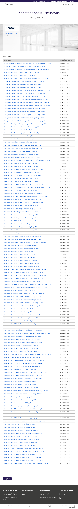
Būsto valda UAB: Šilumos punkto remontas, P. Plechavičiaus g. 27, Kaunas (25, 275)
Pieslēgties (71, 1)
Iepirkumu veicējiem (45, 493)
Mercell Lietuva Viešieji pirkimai (48, 497)
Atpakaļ (7, 479)
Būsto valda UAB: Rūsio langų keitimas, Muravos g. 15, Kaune (21, 212)
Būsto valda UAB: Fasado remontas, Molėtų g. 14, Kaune (20, 403)
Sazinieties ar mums (44, 1)
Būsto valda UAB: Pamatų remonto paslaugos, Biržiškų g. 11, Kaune (23, 239)
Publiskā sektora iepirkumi (47, 496)
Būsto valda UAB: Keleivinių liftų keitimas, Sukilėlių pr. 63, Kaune (22, 221)
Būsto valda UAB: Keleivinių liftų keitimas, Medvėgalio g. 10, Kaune (22, 199)
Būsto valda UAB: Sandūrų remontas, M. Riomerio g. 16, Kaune (22, 233)
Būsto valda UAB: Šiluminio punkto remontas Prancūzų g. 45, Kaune (23, 460)
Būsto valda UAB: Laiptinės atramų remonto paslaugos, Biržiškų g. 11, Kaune (25, 287)
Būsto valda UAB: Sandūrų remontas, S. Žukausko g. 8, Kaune (21, 218)
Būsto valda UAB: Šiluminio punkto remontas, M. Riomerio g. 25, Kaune (24, 306)
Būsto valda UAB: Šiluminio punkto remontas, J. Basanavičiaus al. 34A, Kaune (25, 372)
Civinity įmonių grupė (11, 33)
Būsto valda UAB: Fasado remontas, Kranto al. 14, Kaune (20, 327)
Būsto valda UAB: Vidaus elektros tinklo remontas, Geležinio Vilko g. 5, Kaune (26, 463)
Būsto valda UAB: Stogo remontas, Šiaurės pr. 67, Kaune (20, 381)
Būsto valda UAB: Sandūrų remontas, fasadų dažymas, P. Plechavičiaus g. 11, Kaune (27, 333)
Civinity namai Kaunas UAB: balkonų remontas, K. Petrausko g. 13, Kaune (24, 96)
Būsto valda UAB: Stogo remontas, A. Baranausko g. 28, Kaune (21, 248)
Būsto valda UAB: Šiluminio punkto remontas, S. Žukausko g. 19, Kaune (24, 303)
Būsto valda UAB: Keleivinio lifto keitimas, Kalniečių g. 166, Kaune (22, 145)
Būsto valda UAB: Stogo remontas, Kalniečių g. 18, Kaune (20, 427)
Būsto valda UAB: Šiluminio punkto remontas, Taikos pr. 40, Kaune (23, 433)
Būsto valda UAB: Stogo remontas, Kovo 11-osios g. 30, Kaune (21, 400)
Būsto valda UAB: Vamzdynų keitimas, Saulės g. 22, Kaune (20, 139)
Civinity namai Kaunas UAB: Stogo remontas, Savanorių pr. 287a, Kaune (24, 112)
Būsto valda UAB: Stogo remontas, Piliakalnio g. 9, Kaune (20, 136)
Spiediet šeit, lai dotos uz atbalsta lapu (65, 493)
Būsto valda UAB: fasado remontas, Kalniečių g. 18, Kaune (20, 190)
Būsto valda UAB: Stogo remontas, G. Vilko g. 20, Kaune (19, 424)
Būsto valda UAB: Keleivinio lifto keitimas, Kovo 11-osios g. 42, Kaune (23, 203)
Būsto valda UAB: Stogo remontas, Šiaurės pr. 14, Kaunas (20, 312)
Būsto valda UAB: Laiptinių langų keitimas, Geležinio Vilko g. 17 (21, 345)
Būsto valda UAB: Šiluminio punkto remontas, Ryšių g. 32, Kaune (22, 339)
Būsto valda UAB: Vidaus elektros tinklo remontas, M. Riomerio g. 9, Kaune (25, 409)
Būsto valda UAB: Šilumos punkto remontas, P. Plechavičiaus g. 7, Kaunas (25, 242)
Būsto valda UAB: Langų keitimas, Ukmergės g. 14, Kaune (20, 397)
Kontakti (24, 494)
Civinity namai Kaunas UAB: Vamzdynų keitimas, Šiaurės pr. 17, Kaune (24, 81)
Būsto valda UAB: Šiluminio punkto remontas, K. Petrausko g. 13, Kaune (24, 169)
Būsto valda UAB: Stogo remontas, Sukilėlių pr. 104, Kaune (20, 442)
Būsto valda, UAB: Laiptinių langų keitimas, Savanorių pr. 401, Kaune (23, 448)
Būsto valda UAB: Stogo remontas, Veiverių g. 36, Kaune (20, 309)
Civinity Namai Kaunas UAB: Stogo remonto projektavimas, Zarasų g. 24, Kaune (26, 69)
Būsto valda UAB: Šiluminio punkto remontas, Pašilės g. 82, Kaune (22, 297)
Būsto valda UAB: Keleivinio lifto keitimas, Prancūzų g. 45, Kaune (22, 206)
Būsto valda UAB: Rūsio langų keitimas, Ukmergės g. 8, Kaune (21, 172)
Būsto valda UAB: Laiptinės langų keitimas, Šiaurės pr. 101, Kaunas (23, 330)
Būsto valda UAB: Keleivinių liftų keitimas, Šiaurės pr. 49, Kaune (22, 324)
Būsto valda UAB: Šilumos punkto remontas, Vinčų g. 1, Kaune (21, 348)
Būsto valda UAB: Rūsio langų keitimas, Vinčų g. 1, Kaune (20, 369)
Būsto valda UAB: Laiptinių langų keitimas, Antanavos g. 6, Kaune (22, 406)
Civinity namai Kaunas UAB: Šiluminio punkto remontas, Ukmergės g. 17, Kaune (26, 121)
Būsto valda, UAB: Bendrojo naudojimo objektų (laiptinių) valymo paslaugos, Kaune (27, 284)
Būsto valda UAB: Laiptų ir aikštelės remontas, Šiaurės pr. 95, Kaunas (23, 315)
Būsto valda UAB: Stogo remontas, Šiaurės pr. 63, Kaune (20, 257)
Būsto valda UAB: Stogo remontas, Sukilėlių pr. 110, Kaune (20, 260)
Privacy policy (46, 506)
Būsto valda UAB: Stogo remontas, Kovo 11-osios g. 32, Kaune (21, 72)
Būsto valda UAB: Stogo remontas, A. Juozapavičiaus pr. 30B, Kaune (23, 378)
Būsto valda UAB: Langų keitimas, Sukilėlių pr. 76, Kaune (20, 384)
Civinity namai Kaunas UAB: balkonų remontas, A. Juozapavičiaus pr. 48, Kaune (26, 99)
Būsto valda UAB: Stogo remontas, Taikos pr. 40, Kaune (19, 75)
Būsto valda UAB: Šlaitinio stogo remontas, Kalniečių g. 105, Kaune (23, 148)
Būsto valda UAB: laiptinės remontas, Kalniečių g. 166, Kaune (21, 415)
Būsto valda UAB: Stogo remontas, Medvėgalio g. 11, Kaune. (21, 430)
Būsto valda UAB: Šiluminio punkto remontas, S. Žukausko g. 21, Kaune (24, 184)
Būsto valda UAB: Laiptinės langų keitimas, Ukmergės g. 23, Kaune (22, 209)
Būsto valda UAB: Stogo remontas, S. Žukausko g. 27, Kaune (21, 388)
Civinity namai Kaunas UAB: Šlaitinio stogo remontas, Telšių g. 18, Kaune (24, 93)
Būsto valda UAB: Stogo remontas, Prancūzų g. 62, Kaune (20, 224)
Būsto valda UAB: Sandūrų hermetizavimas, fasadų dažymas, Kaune (23, 342)
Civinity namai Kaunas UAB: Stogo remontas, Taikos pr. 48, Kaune (22, 84)
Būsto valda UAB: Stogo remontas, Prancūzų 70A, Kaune (20, 445)
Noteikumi (60, 506)
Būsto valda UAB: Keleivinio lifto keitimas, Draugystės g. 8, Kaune (22, 418)
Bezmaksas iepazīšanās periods (59, 1)
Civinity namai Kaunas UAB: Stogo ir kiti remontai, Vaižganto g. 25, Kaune (24, 66)
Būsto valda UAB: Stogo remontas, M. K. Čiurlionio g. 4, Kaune (21, 351)
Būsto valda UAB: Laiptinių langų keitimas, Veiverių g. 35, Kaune (22, 366)
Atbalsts (66, 4)
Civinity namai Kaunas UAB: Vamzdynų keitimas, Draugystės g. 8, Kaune (24, 118)
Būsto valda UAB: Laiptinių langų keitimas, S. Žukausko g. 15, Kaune (23, 363)
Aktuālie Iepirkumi (44, 494)
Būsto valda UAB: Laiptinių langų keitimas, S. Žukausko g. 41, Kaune (23, 394)
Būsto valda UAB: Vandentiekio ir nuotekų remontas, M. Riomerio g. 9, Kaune (26, 391)
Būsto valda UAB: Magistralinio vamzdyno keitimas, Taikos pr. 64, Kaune (24, 421)
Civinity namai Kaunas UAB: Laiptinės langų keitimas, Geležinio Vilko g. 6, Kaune (26, 102)
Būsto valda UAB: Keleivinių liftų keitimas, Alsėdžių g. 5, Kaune (21, 166)
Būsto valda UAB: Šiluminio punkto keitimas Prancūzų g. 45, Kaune (23, 412)
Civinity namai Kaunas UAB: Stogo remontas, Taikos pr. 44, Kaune (22, 87)
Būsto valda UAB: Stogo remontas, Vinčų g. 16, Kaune (19, 251)
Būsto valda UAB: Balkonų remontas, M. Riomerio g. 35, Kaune (21, 154)
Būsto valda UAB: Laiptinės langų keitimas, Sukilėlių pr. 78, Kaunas (22, 336)
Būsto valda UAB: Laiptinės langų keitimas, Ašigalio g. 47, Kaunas (22, 227)
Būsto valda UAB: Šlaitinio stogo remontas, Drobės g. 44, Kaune (22, 230)
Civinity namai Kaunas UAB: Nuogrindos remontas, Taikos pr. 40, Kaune (24, 108)
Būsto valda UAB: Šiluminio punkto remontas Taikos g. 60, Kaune (22, 457)
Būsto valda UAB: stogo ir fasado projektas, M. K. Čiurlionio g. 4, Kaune (24, 293)
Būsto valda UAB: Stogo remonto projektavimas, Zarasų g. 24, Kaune (23, 127)
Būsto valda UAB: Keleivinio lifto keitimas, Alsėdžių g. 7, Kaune (21, 181)
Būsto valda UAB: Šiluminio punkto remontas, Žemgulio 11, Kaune (22, 454)
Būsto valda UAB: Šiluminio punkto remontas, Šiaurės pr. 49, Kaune (23, 375)
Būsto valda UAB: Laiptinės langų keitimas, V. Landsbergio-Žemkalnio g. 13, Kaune (27, 160)
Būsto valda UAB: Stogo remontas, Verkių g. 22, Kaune (19, 130)
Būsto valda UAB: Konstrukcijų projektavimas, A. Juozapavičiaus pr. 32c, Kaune (26, 78)
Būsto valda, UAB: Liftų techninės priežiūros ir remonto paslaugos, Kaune (25, 269)
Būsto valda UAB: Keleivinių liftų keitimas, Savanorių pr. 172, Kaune (23, 193)
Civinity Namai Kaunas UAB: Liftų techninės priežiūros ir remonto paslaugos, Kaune (27, 63)
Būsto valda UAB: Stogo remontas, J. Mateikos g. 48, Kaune (20, 245)
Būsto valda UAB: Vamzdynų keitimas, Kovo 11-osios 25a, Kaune (22, 178)
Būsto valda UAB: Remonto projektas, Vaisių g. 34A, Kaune (20, 151)
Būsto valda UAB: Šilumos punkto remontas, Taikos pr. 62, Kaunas (23, 236)
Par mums (24, 493)
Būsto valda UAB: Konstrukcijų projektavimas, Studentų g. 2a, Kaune (23, 133)
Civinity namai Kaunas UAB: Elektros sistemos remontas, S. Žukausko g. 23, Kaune (27, 90)
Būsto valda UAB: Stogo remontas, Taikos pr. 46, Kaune (19, 290)
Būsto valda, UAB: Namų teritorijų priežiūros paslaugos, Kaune (22, 281)
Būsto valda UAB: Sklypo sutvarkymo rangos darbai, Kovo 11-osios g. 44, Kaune (26, 124)
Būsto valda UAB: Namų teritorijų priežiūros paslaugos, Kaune (21, 439)
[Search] (72, 4)
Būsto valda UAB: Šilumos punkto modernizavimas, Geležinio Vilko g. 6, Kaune (26, 196)
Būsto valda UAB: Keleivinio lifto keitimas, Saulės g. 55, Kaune (21, 163)
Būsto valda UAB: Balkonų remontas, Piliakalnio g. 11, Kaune (21, 142)
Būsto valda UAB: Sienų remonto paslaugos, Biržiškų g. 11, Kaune (22, 300)
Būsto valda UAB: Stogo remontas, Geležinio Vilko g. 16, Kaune (21, 266)
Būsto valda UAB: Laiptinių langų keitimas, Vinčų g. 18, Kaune (21, 436)
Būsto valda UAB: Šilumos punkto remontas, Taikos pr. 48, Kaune (22, 215)
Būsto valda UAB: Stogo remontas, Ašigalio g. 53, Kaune (19, 254)
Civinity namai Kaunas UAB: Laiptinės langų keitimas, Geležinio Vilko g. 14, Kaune (27, 105)
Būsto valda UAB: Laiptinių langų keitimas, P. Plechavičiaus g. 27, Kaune (24, 451)
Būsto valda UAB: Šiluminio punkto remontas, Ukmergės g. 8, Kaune (23, 272)
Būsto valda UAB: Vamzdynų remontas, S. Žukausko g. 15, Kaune (22, 157)
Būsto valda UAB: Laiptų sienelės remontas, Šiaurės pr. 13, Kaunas (23, 318)
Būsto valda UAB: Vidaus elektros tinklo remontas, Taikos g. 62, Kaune (24, 360)
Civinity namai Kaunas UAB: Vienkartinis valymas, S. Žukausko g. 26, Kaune (25, 115)
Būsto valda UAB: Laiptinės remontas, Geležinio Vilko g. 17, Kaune (22, 175)
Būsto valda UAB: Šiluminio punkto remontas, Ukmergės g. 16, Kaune (23, 278)
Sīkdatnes (53, 506)
